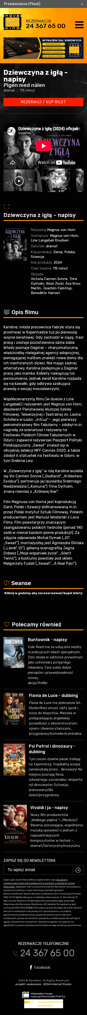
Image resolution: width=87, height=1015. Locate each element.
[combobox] (43, 4)
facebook (41, 967)
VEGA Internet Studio (57, 984)
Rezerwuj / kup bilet (43, 102)
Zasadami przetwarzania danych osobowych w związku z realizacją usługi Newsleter (39, 883)
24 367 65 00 (45, 26)
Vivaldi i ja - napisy (49, 807)
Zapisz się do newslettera (29, 860)
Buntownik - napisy (47, 639)
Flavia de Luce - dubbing (53, 695)
